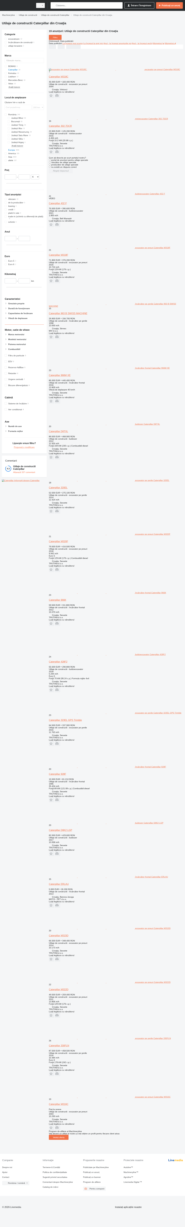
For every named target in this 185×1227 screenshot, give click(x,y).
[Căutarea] (53, 5)
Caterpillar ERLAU (59, 884)
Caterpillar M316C (58, 1104)
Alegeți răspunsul (61, 171)
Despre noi (7, 1167)
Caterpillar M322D (58, 989)
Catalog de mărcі (50, 1187)
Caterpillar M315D (58, 935)
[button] (51, 95)
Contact (5, 1177)
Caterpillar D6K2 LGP (60, 830)
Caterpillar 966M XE (60, 375)
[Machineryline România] (17, 5)
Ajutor (5, 1172)
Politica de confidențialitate (55, 1172)
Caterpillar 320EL (58, 487)
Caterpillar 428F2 (58, 661)
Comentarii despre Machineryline (58, 1182)
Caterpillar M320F (58, 541)
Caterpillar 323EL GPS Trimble (65, 720)
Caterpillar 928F (57, 774)
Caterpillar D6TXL (58, 431)
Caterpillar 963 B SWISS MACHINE (68, 313)
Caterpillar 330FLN (59, 1045)
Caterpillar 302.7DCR (60, 126)
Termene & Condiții (51, 1167)
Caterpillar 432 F (58, 203)
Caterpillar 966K (57, 600)
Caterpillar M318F (58, 255)
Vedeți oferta (58, 1137)
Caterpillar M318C (58, 76)
